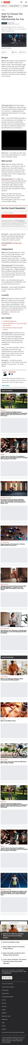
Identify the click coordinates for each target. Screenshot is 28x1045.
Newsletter (23, 52)
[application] (14, 139)
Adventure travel (6, 1016)
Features (4, 23)
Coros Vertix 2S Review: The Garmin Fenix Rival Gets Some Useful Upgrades (14, 961)
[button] (2, 2)
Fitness (3, 10)
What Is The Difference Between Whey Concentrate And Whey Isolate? (13, 935)
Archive (4, 1026)
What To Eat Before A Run (11, 942)
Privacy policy (5, 990)
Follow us (16, 52)
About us (4, 1029)
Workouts (4, 1013)
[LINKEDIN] (12, 374)
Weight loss (5, 1019)
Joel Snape (11, 22)
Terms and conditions (7, 983)
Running (4, 1003)
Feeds (3, 1022)
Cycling (3, 1009)
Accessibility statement (7, 996)
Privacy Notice (21, 221)
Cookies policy (5, 993)
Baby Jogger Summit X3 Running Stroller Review (13, 947)
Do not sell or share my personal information (13, 1032)
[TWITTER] (10, 374)
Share (5, 52)
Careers (4, 1000)
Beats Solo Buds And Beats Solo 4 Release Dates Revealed (14, 954)
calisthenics (13, 312)
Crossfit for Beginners (9, 321)
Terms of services (19, 220)
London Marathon (14, 6)
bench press (7, 181)
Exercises (4, 1006)
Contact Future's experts (8, 987)
